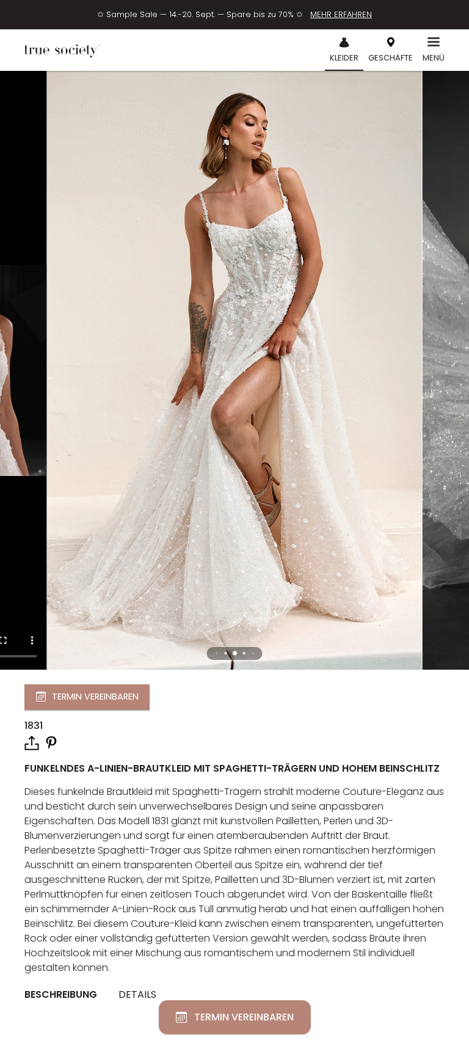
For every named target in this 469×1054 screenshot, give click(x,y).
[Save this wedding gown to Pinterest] (51, 742)
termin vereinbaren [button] (95, 696)
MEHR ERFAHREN (341, 14)
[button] (235, 653)
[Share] (31, 743)
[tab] (65, 995)
